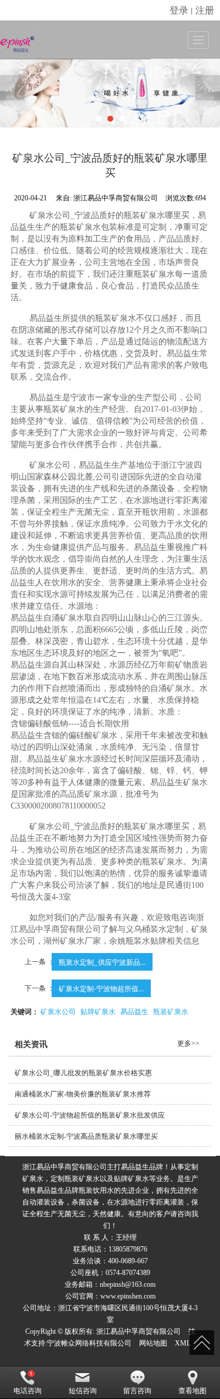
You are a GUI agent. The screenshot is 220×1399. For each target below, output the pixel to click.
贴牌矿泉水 (98, 1011)
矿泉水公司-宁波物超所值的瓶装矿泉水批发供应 (90, 1115)
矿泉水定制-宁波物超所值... (101, 988)
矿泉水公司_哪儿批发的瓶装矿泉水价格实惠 (83, 1073)
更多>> (188, 1043)
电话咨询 (27, 1391)
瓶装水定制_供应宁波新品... (102, 962)
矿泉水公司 (58, 1011)
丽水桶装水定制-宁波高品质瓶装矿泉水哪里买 (86, 1136)
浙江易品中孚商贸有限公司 (138, 1331)
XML (183, 1343)
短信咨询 (83, 1391)
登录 (179, 9)
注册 (204, 9)
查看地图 (192, 1391)
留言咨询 (137, 1391)
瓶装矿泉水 (170, 1011)
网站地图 (153, 1343)
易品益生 (134, 1011)
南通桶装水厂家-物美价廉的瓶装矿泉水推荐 (83, 1094)
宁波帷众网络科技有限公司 (89, 1343)
